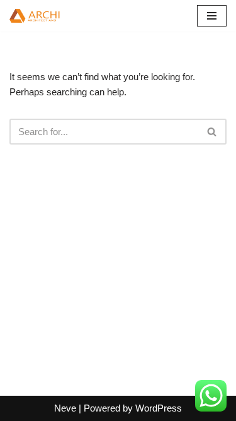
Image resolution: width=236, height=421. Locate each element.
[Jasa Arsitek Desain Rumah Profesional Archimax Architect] (47, 16)
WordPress (158, 408)
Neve (65, 408)
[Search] (212, 132)
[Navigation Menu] (212, 16)
